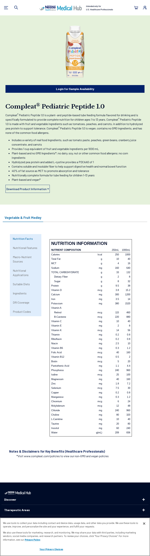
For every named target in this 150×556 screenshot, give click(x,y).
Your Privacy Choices (51, 549)
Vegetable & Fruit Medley (23, 218)
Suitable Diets (21, 284)
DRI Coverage (21, 302)
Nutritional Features (25, 247)
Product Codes (22, 311)
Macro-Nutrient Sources (22, 259)
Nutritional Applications (21, 273)
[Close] (144, 524)
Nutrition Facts (23, 238)
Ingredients (20, 293)
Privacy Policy (32, 539)
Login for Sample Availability (75, 89)
